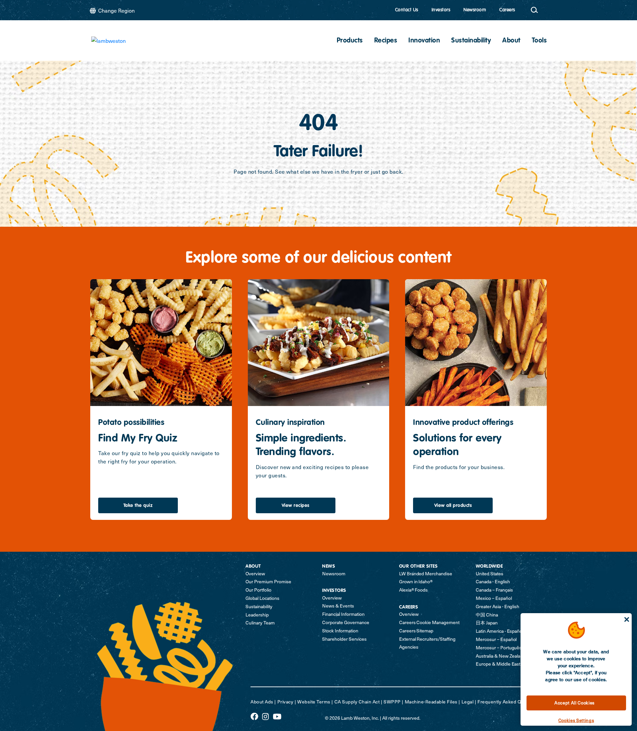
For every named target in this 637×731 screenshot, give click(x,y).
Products (350, 41)
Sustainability (471, 41)
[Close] (626, 619)
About (511, 41)
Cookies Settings (576, 720)
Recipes (385, 41)
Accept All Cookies (574, 702)
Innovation (424, 41)
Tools (539, 41)
